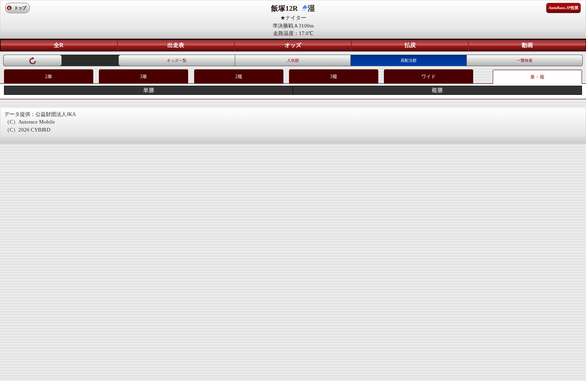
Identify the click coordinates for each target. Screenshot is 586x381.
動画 (527, 45)
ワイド (428, 76)
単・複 (537, 77)
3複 (333, 76)
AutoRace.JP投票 (563, 8)
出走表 (175, 45)
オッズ (293, 45)
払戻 (410, 45)
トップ (20, 8)
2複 (238, 76)
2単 (48, 76)
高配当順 (409, 60)
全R (58, 45)
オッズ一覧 (177, 60)
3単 (143, 76)
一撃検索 (525, 60)
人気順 (293, 60)
